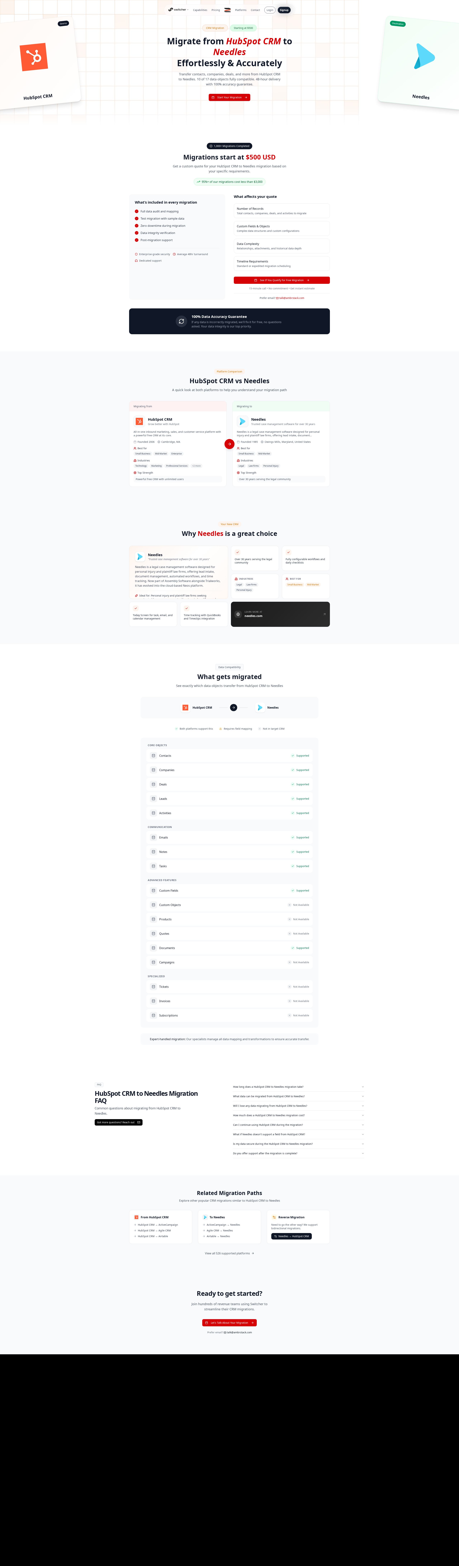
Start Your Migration (229, 97)
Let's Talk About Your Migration (229, 1322)
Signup (284, 10)
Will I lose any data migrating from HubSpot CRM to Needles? (270, 1105)
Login (270, 10)
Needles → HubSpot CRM (293, 1236)
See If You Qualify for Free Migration (282, 280)
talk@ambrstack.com (291, 298)
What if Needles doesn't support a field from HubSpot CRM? (269, 1134)
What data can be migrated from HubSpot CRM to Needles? (269, 1096)
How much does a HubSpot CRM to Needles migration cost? (269, 1115)
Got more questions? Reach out (115, 1122)
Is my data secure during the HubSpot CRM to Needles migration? (273, 1143)
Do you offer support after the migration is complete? (265, 1153)
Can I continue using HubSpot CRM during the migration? (268, 1124)
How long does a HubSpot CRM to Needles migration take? (268, 1086)
